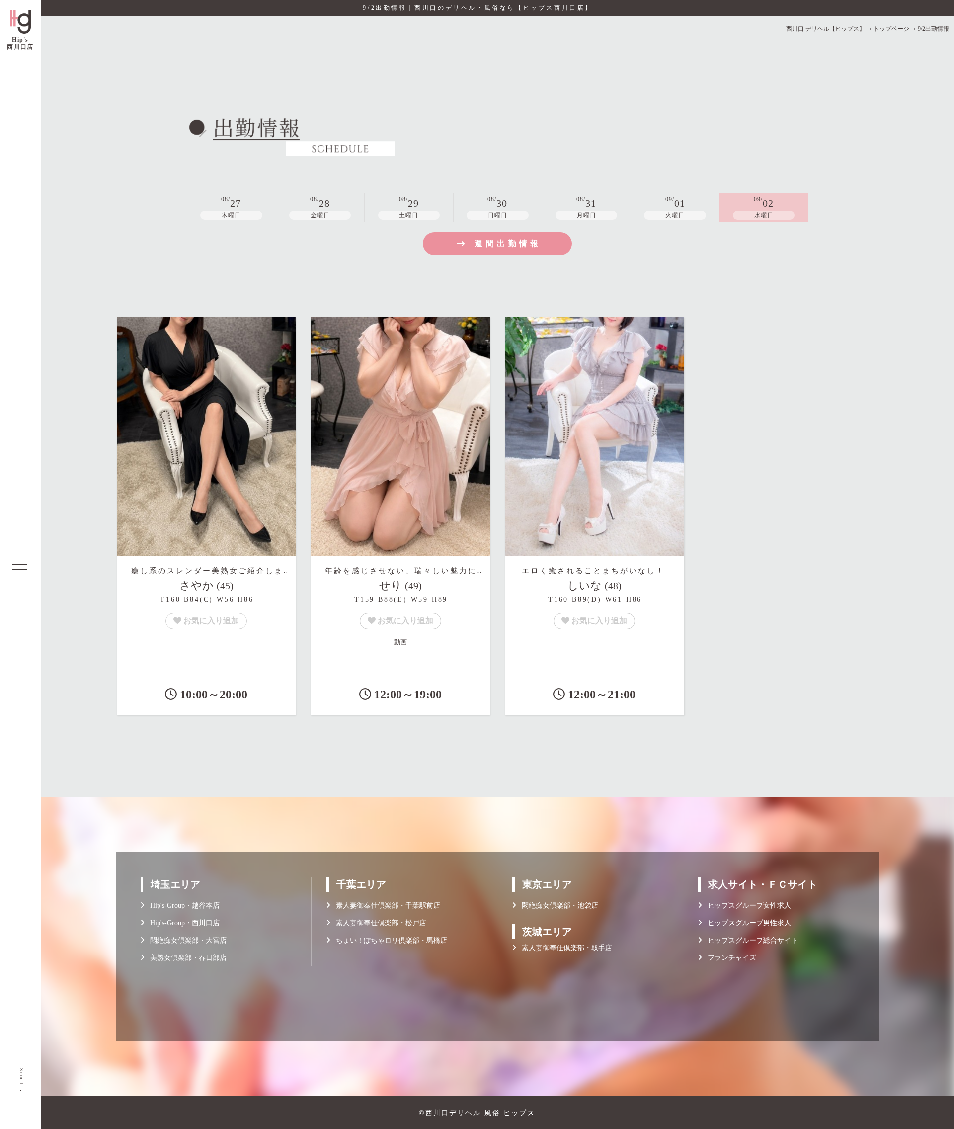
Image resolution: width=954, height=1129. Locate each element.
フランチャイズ (729, 957)
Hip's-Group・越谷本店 (182, 905)
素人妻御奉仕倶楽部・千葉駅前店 (385, 905)
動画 (400, 642)
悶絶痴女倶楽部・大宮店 (185, 940)
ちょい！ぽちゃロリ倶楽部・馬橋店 (388, 940)
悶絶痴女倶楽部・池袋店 (557, 905)
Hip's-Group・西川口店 (182, 923)
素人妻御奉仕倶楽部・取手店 (564, 948)
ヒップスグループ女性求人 (746, 905)
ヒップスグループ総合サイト (750, 940)
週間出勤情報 (508, 243)
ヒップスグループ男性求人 (746, 923)
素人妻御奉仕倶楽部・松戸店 (378, 923)
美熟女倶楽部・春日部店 (185, 957)
